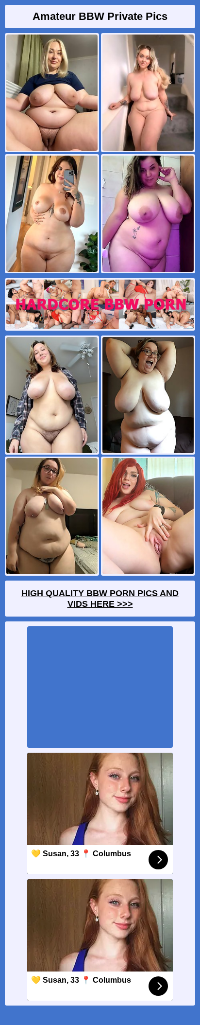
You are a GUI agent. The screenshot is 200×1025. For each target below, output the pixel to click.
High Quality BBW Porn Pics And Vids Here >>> (100, 598)
